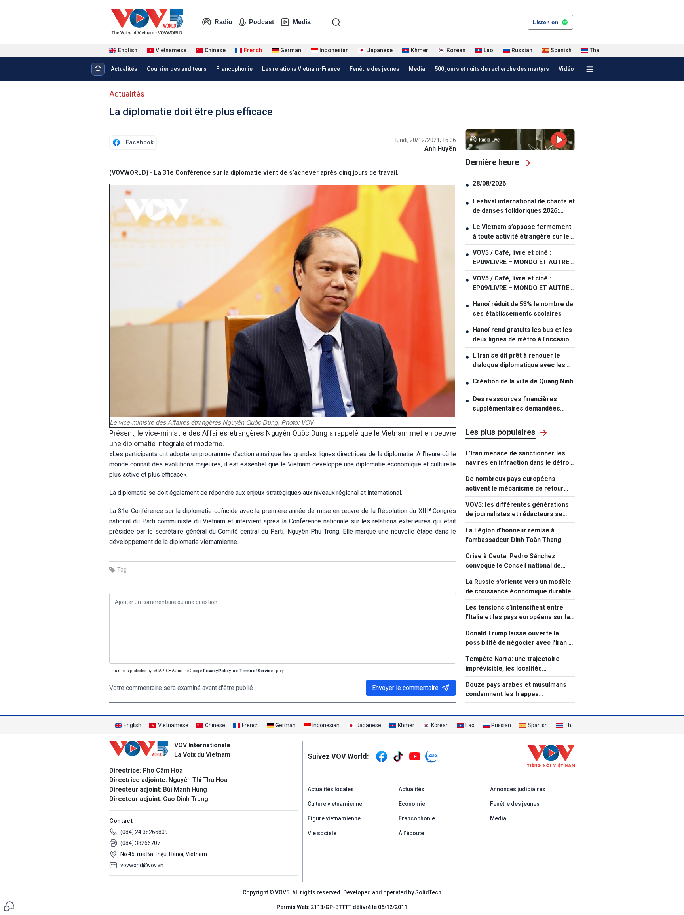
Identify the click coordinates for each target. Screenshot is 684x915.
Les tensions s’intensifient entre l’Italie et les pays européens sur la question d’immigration (518, 613)
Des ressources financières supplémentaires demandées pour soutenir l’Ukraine (516, 404)
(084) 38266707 (140, 843)
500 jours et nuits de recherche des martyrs (492, 69)
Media (302, 22)
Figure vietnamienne (334, 818)
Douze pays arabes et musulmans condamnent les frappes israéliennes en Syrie (516, 690)
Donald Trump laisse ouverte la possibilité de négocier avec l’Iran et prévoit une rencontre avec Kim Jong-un (520, 638)
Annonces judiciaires (517, 789)
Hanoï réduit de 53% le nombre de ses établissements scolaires (523, 308)
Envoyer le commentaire (405, 687)
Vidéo (566, 69)
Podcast (261, 22)
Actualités (124, 69)
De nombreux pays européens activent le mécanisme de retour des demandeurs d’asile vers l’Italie (519, 484)
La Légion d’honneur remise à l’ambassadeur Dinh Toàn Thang (513, 535)
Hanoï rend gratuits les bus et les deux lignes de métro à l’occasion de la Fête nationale (523, 335)
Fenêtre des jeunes (374, 69)
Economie (412, 804)
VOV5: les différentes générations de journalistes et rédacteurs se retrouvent (517, 510)
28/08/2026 (489, 183)
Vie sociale (322, 833)
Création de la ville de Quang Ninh (523, 381)
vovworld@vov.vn (141, 865)
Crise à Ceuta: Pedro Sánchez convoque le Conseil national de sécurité (513, 561)
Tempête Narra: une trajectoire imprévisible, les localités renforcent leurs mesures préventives (513, 664)
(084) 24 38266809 (144, 832)
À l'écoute (411, 833)
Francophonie (234, 69)
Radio (223, 22)
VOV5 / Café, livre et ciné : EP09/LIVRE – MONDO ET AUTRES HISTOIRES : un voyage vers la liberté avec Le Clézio (523, 258)
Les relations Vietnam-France (301, 69)
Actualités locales (331, 789)
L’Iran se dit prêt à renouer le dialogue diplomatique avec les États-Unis (519, 361)
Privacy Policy (217, 671)
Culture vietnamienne (335, 804)
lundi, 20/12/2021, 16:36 (425, 140)
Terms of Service (256, 671)
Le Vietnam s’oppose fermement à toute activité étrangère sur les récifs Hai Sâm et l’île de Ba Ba (523, 232)
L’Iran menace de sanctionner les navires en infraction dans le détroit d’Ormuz (519, 458)
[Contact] (8, 905)
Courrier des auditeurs (177, 69)
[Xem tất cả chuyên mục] (589, 69)
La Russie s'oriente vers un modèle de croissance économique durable (518, 586)
